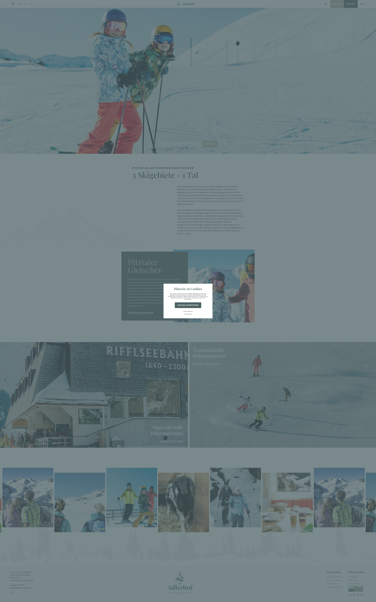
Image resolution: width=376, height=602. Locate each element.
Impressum (187, 299)
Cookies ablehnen (188, 311)
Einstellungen (188, 314)
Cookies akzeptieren (188, 305)
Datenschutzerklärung (194, 298)
